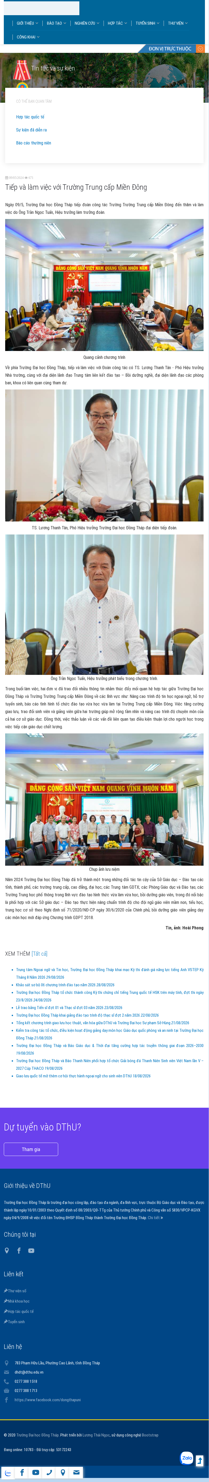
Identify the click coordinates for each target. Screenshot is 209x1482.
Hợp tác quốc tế (30, 122)
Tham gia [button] (31, 1154)
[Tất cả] (39, 959)
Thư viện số (17, 1296)
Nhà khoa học (19, 1306)
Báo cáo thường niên (33, 148)
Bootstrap (150, 1440)
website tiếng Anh (8, 1473)
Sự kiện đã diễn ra (31, 135)
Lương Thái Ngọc (96, 1440)
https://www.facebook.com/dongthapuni (48, 1405)
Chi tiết (154, 1222)
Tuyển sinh (16, 1327)
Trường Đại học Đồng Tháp (37, 1440)
